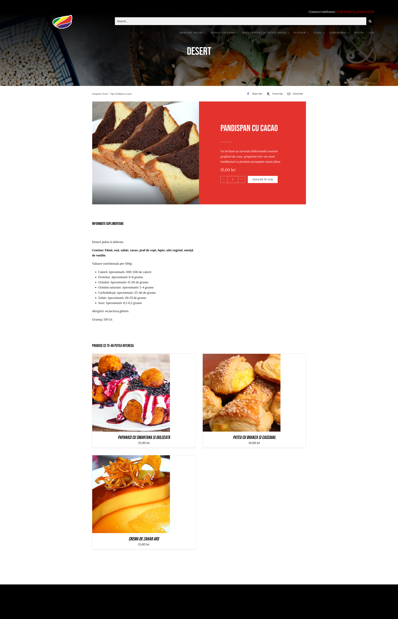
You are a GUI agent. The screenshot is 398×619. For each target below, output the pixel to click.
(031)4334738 (365, 12)
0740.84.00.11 (345, 12)
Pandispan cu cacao (123, 94)
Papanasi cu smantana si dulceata (144, 437)
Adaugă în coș (262, 179)
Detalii (142, 393)
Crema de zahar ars (144, 539)
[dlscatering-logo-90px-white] (62, 16)
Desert (105, 94)
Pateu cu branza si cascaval (254, 437)
